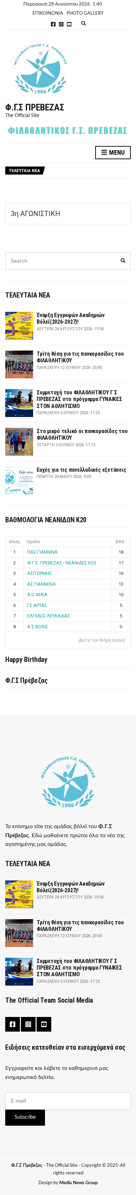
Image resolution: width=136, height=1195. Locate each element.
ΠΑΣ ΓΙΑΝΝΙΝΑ (42, 552)
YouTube (69, 24)
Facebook (53, 24)
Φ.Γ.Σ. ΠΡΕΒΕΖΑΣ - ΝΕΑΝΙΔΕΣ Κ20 (61, 562)
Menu (116, 152)
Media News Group (78, 1183)
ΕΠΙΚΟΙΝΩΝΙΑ (47, 13)
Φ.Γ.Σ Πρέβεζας (34, 107)
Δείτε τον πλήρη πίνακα (102, 640)
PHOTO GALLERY (85, 13)
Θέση (14, 541)
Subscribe (25, 1117)
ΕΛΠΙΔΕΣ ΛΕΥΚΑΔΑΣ (48, 615)
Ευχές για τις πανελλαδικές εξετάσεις (81, 470)
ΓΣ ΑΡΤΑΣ (37, 605)
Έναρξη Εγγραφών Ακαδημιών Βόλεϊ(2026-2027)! (71, 318)
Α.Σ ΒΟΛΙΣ (37, 626)
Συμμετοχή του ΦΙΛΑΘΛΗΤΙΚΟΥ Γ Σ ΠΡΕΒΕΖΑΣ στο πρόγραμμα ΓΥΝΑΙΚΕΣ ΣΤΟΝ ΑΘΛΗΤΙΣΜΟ (79, 399)
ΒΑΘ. (121, 541)
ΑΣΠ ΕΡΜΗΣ (39, 573)
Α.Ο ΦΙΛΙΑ (37, 594)
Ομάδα (33, 541)
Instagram (61, 24)
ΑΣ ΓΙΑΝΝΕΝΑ (41, 584)
